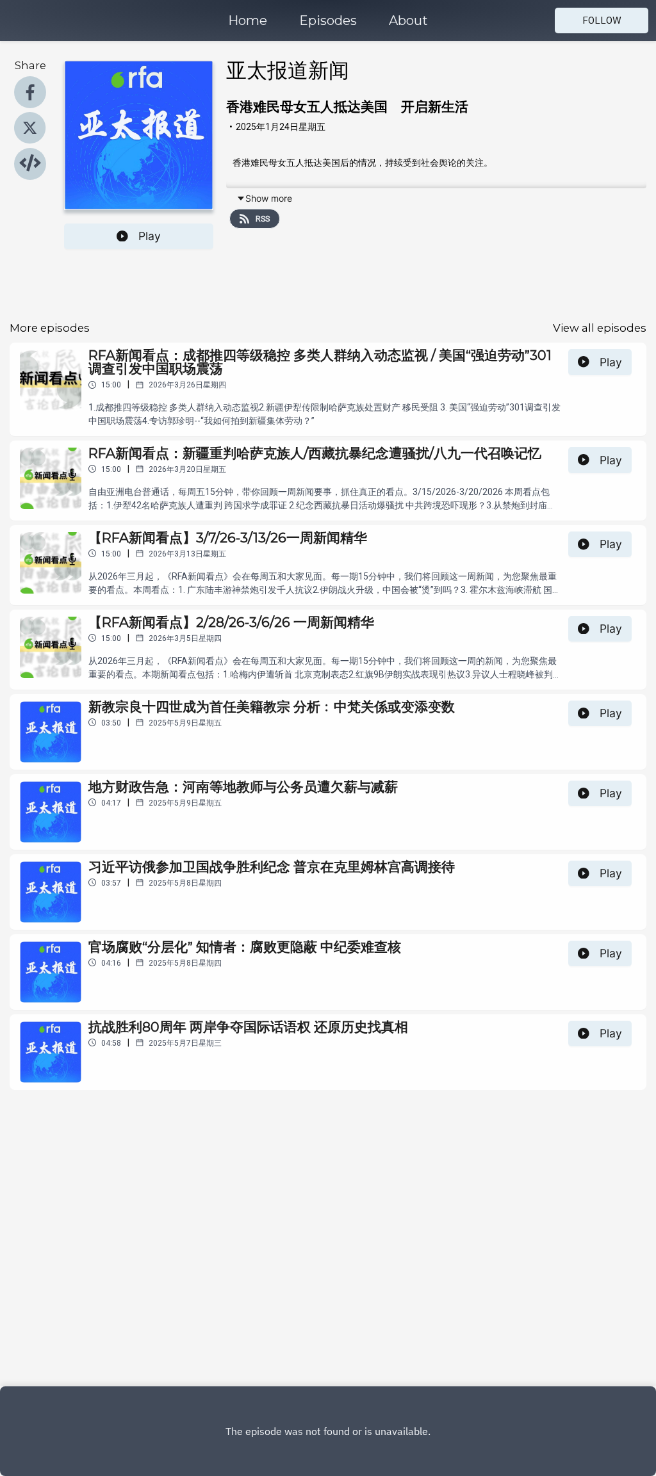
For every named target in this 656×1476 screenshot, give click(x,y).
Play (149, 236)
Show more (268, 198)
